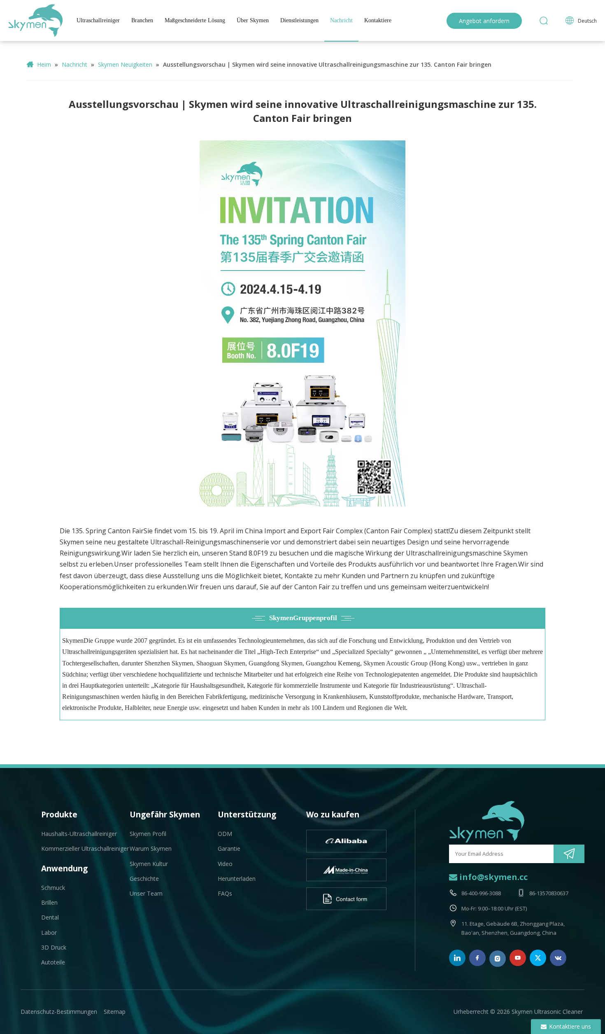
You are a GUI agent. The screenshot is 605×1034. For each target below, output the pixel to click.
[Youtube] (518, 958)
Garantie (229, 848)
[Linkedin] (457, 958)
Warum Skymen (151, 848)
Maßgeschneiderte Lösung (195, 20)
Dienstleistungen (299, 20)
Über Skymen (253, 20)
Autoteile (53, 962)
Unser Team (146, 893)
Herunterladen (237, 878)
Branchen (142, 20)
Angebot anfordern (484, 21)
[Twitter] (538, 958)
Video (225, 864)
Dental (50, 917)
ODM (225, 834)
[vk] (558, 958)
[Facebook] (477, 958)
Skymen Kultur (149, 864)
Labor (49, 932)
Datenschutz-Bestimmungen (59, 1011)
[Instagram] (497, 958)
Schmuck (53, 888)
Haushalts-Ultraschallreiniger (79, 834)
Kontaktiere (377, 20)
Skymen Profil (148, 834)
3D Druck (53, 947)
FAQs (225, 893)
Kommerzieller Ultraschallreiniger (85, 848)
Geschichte (144, 878)
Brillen (49, 902)
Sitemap (115, 1011)
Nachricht (341, 20)
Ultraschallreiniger (98, 20)
